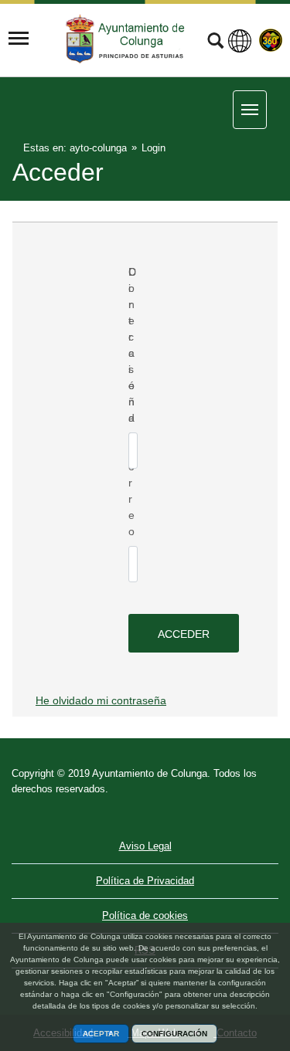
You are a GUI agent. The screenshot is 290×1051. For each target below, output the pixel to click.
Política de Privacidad (145, 881)
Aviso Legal (145, 846)
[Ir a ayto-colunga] (127, 39)
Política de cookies (145, 915)
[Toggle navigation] (18, 38)
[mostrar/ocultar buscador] (215, 42)
